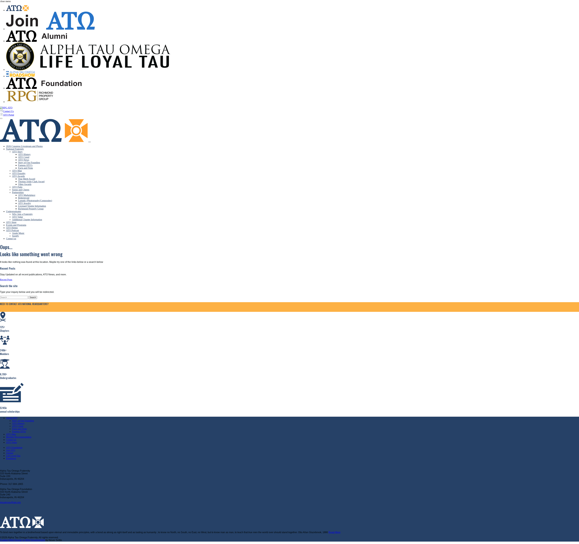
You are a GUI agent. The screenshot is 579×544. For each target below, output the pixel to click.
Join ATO (10, 450)
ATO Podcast (12, 230)
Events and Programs (16, 225)
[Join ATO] (292, 21)
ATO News (23, 160)
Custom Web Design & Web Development (22, 540)
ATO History (24, 154)
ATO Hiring (12, 227)
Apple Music (18, 233)
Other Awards (24, 184)
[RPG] (292, 96)
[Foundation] (292, 84)
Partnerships (18, 192)
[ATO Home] (292, 8)
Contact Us (5, 310)
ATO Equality (18, 173)
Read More (334, 532)
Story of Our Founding (29, 162)
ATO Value (17, 217)
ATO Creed (23, 157)
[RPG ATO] (6, 107)
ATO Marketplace (26, 195)
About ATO (11, 418)
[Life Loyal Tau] (292, 56)
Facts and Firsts (25, 168)
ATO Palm (17, 187)
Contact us (11, 238)
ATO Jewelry (24, 203)
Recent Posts (6, 279)
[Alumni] (292, 36)
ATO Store (11, 222)
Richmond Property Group (31, 208)
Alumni (9, 453)
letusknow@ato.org (10, 502)
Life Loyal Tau (13, 455)
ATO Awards (18, 176)
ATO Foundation (14, 447)
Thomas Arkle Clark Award (31, 181)
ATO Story (17, 151)
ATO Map (17, 170)
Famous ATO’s (25, 165)
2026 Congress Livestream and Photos (24, 146)
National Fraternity (15, 149)
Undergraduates (13, 211)
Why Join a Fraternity (22, 214)
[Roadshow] (292, 74)
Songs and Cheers (20, 189)
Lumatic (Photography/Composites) (35, 200)
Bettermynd (23, 198)
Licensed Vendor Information (32, 206)
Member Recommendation (18, 437)
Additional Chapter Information (27, 219)
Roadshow (11, 458)
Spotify (15, 236)
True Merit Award (26, 179)
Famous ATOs (19, 431)
